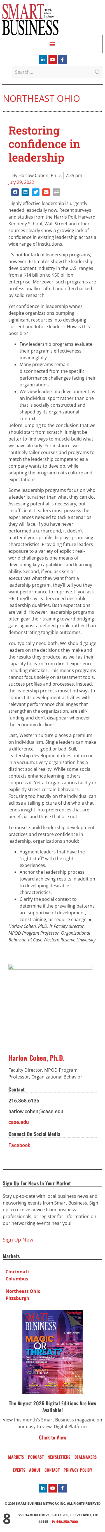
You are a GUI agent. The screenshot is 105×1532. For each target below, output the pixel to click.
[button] (52, 44)
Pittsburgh (17, 1298)
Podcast (36, 1457)
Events (19, 1470)
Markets (16, 1457)
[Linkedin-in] (43, 59)
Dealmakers (85, 1457)
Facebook (19, 1145)
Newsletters (59, 1457)
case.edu (18, 1122)
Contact (52, 1470)
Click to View (52, 1437)
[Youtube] (52, 59)
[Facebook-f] (62, 59)
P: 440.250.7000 (65, 1521)
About (35, 1470)
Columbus (17, 1279)
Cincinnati (17, 1272)
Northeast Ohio (41, 98)
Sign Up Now (18, 1239)
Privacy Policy (78, 1470)
